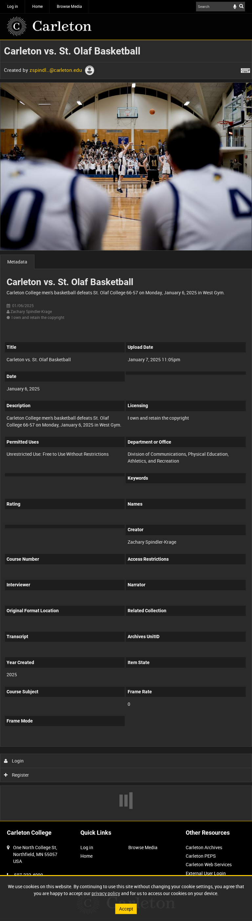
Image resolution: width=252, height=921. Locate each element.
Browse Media (69, 6)
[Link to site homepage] (49, 26)
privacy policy (106, 893)
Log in (12, 6)
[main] (126, 430)
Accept (126, 909)
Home (37, 6)
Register (20, 775)
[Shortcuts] (245, 69)
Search (241, 6)
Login (17, 761)
